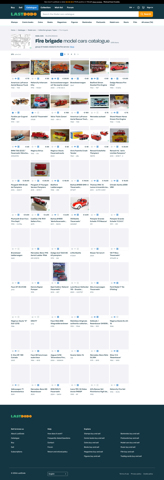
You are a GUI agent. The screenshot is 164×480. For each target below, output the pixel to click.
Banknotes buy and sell (130, 434)
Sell (20, 7)
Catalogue (31, 7)
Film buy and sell (127, 452)
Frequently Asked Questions (59, 438)
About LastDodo (17, 434)
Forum (70, 7)
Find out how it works (112, 2)
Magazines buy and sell (93, 452)
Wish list (59, 7)
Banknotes (87, 22)
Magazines (62, 22)
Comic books (27, 22)
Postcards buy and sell (130, 438)
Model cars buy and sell (130, 443)
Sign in (150, 7)
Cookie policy (148, 474)
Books (50, 22)
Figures (74, 22)
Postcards (100, 22)
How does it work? (55, 434)
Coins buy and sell (91, 443)
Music (126, 22)
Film (135, 22)
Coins (40, 22)
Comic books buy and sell (94, 438)
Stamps (14, 22)
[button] (143, 7)
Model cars (114, 22)
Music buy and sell (128, 447)
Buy (13, 7)
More (72, 47)
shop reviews (97, 2)
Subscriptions (16, 452)
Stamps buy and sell (92, 434)
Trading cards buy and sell (131, 456)
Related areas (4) (51, 36)
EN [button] (130, 7)
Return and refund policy (58, 452)
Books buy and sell (91, 447)
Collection (46, 7)
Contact (51, 443)
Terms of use (124, 474)
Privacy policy (136, 474)
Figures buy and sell (92, 456)
